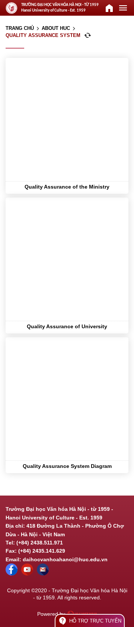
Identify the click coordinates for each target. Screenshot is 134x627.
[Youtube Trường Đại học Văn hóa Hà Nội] (27, 574)
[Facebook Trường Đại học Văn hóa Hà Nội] (11, 574)
